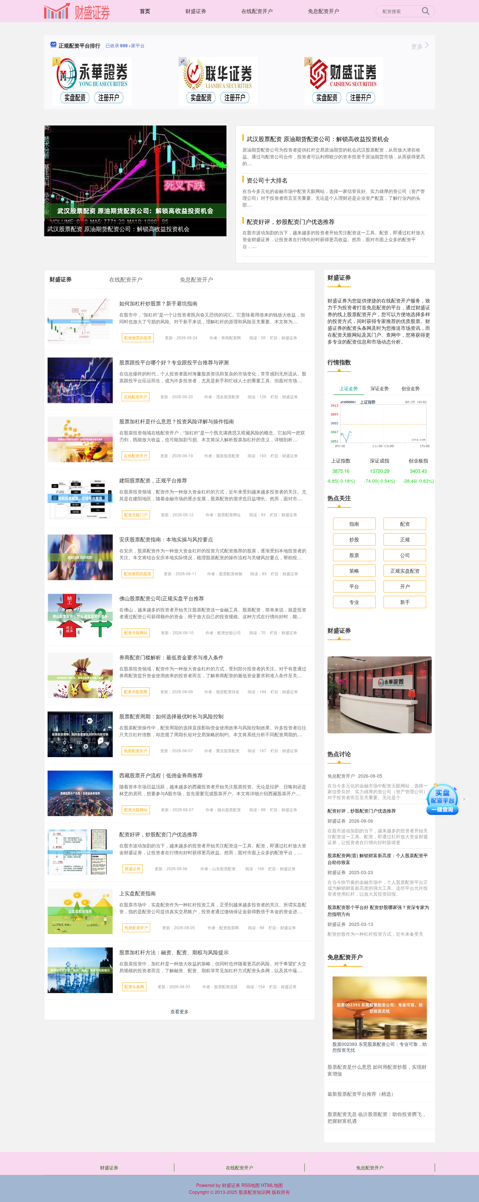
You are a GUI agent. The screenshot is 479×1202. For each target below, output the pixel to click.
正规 (405, 539)
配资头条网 (134, 986)
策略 (354, 570)
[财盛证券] (77, 10)
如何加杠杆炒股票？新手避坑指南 (158, 303)
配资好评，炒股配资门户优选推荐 (291, 221)
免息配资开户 (323, 11)
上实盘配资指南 (137, 893)
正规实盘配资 (405, 570)
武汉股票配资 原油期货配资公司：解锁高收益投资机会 (118, 228)
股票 (354, 554)
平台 (354, 586)
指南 (354, 523)
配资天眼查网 (135, 691)
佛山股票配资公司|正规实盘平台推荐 (161, 598)
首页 (145, 11)
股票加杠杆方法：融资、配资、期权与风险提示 (174, 952)
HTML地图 (272, 1185)
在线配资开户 (257, 11)
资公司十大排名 (267, 180)
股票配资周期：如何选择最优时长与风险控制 (171, 716)
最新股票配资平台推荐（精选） (361, 1093)
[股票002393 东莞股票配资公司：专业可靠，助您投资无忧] (379, 1007)
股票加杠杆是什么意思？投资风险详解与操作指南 (176, 421)
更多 (418, 46)
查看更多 (179, 1011)
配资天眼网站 (136, 632)
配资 (405, 523)
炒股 (354, 539)
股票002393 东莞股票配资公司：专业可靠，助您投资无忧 (379, 1047)
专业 (354, 601)
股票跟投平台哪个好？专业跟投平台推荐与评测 (174, 362)
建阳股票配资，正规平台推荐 (153, 480)
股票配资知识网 (254, 1192)
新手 (405, 601)
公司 (405, 554)
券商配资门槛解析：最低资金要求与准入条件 (171, 657)
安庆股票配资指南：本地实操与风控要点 (166, 539)
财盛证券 (195, 11)
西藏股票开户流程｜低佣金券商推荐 (161, 775)
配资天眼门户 (136, 514)
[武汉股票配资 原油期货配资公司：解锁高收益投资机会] (135, 210)
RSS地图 (250, 1185)
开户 (405, 586)
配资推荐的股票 (138, 337)
